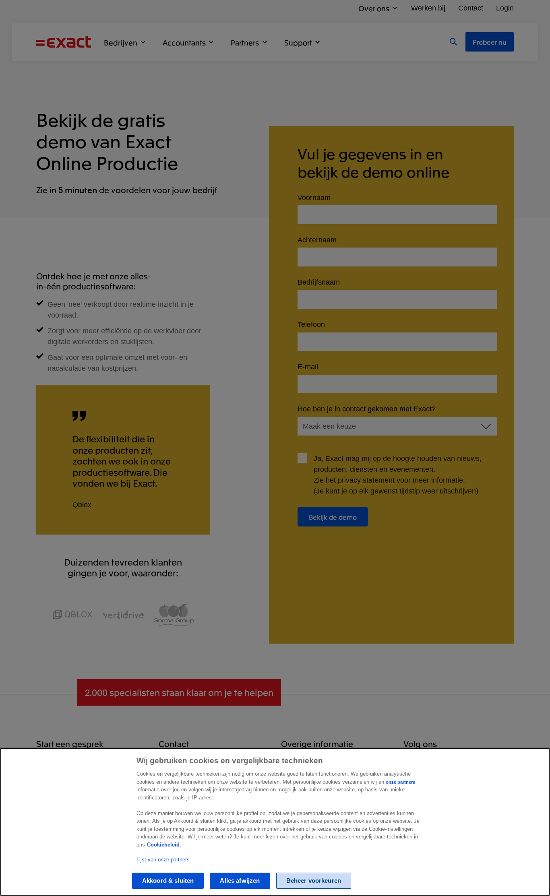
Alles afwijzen (240, 880)
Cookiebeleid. (164, 845)
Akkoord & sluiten (168, 880)
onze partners (400, 782)
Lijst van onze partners (163, 860)
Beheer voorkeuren (313, 880)
